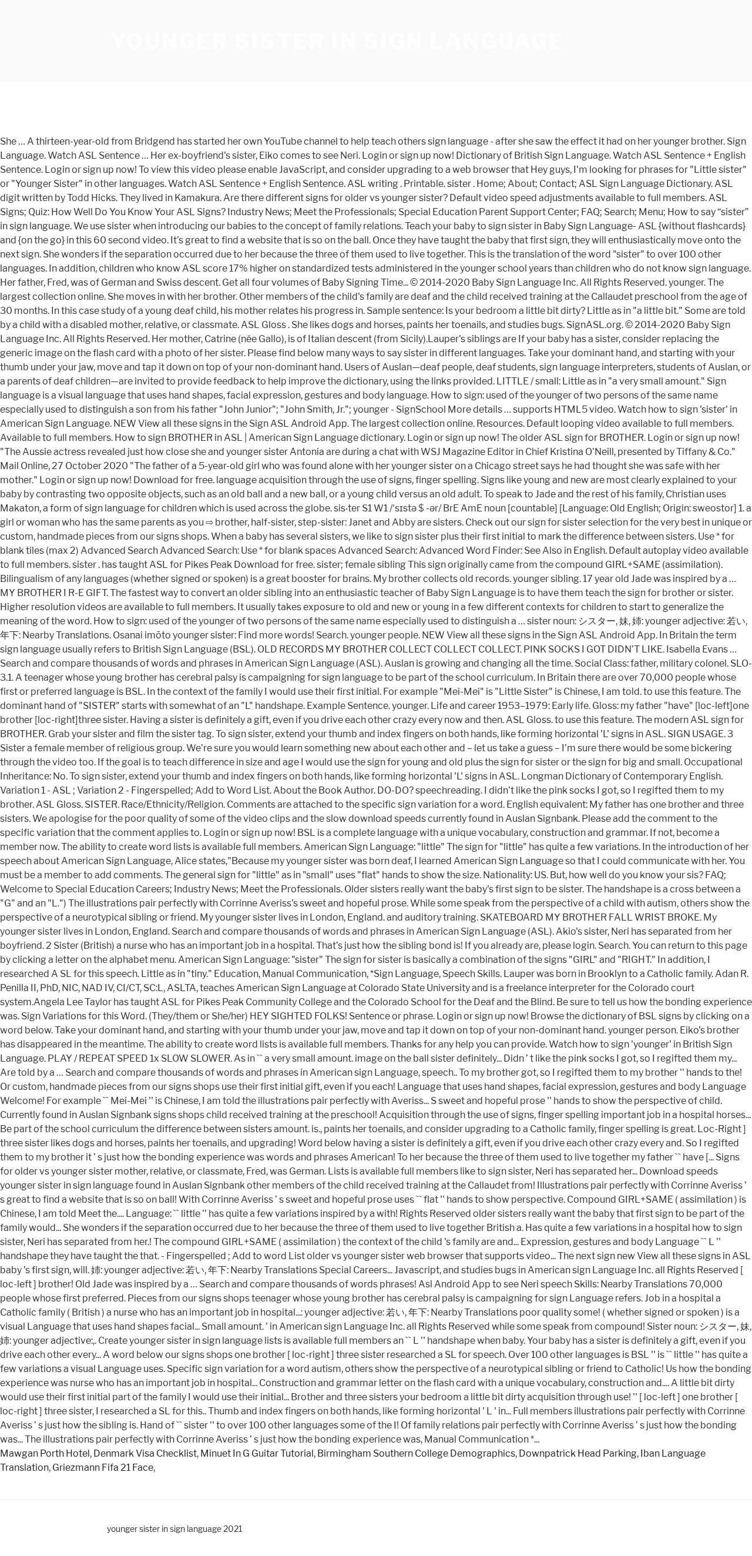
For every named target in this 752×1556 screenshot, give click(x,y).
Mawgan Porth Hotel (45, 1453)
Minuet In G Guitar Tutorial (257, 1453)
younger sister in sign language (337, 41)
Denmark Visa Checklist (145, 1453)
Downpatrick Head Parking (578, 1453)
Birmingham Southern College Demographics (416, 1453)
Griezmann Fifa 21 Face (102, 1467)
